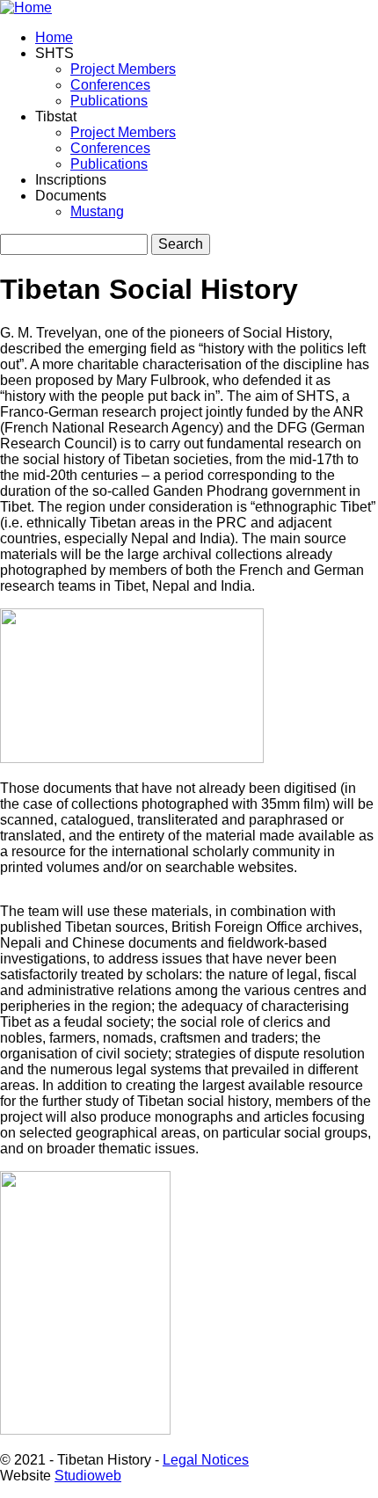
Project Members (123, 69)
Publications (109, 100)
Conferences (110, 84)
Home (54, 37)
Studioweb (88, 1475)
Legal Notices (206, 1459)
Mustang (97, 211)
